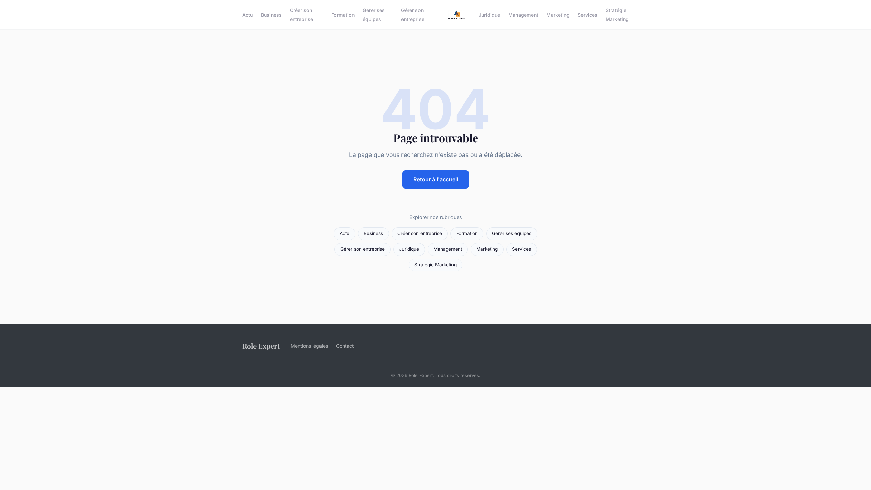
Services (587, 15)
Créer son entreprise (301, 14)
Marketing (558, 15)
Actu (247, 15)
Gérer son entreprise (412, 14)
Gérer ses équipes (374, 14)
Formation (343, 15)
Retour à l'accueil (435, 179)
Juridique (489, 15)
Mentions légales (309, 346)
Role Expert (261, 345)
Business (271, 15)
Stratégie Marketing (617, 14)
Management (523, 15)
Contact (345, 346)
